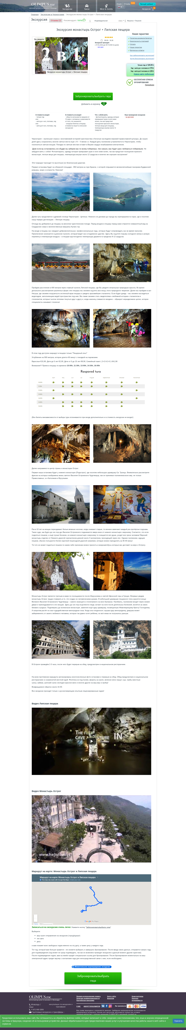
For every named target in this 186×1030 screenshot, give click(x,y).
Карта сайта (111, 996)
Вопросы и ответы (137, 50)
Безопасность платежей (139, 41)
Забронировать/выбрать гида (93, 96)
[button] (86, 40)
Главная (35, 14)
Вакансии (110, 998)
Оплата (133, 44)
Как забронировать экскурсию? (142, 55)
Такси (86, 9)
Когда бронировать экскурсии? (142, 59)
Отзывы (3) (56, 20)
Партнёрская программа (85, 1000)
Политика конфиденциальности (88, 998)
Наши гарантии (136, 47)
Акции (119, 4)
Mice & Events (106, 9)
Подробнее (149, 85)
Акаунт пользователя (92, 1006)
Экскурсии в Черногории (52, 14)
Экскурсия (39, 20)
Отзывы (129, 4)
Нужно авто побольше (144, 74)
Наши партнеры (137, 996)
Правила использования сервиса (88, 996)
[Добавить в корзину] (104, 104)
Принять (178, 1021)
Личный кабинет (147, 4)
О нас (78, 1006)
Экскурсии (67, 9)
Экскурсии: (148, 8)
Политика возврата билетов (141, 38)
